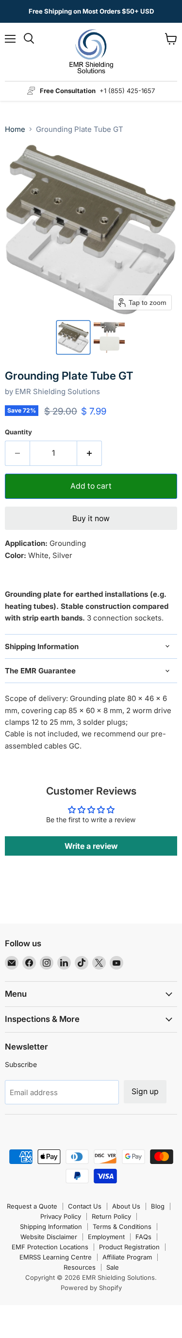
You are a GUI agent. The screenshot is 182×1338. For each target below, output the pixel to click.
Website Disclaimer (48, 1237)
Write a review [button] (91, 846)
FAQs (143, 1237)
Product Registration (129, 1247)
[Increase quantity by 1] (89, 453)
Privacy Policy (60, 1216)
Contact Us (84, 1206)
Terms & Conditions (122, 1226)
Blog (158, 1206)
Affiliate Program (127, 1257)
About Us (126, 1206)
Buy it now (91, 518)
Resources (80, 1267)
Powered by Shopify (91, 1287)
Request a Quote (32, 1206)
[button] (73, 337)
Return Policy (111, 1216)
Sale (112, 1267)
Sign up (145, 1091)
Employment (106, 1237)
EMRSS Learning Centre (55, 1257)
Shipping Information (51, 1226)
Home (15, 129)
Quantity (18, 432)
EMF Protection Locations (50, 1247)
